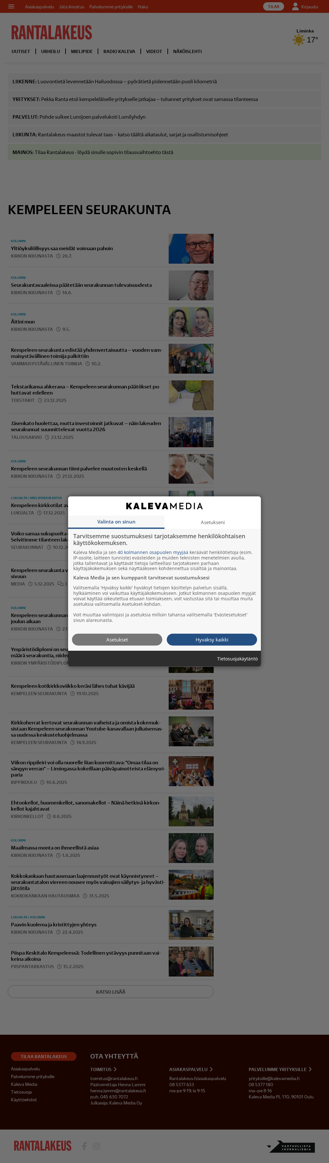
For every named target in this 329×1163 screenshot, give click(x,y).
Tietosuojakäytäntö (237, 658)
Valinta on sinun (116, 521)
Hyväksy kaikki (212, 639)
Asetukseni (213, 522)
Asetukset (117, 639)
